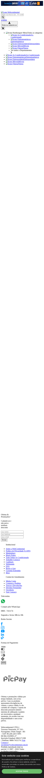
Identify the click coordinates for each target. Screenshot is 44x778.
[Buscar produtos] (3, 17)
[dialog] (22, 765)
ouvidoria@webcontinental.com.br (14, 745)
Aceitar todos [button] (22, 771)
